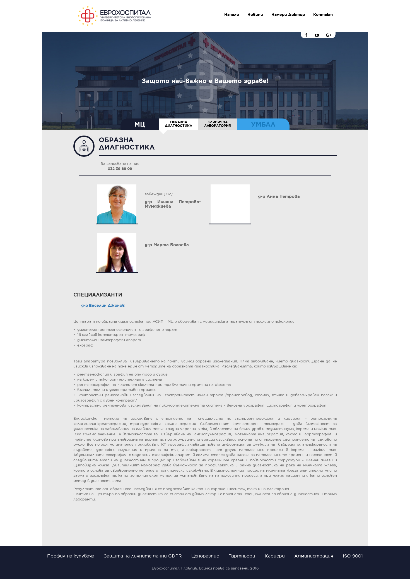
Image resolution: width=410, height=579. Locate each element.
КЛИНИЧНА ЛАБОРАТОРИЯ (217, 124)
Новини (255, 14)
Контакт (323, 14)
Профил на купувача (70, 556)
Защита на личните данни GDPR (143, 556)
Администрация (313, 556)
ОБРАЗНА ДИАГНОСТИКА (178, 124)
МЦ (139, 124)
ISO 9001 (353, 556)
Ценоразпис (205, 556)
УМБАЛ (263, 124)
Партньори (241, 556)
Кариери (275, 556)
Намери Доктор (288, 14)
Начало (231, 14)
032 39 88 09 (120, 168)
